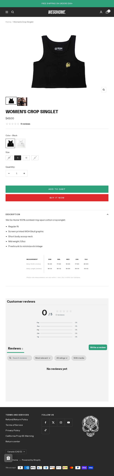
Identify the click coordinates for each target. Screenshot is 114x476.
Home (8, 22)
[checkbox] (78, 358)
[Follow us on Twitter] (53, 422)
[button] (57, 323)
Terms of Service (14, 425)
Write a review (98, 347)
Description (13, 214)
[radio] (10, 143)
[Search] (12, 12)
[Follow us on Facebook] (45, 422)
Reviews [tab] (15, 348)
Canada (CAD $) (14, 451)
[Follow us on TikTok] (45, 430)
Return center (13, 441)
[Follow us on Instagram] (61, 422)
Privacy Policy (13, 430)
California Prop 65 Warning (20, 435)
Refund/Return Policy (17, 419)
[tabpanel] (57, 377)
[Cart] (107, 12)
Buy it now (57, 197)
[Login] (101, 12)
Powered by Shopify (31, 460)
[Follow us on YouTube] (68, 422)
